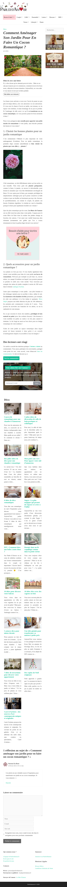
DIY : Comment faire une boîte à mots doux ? (12, 549)
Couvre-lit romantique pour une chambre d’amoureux (12, 419)
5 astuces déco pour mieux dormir (11, 632)
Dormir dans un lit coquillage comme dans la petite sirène (32, 549)
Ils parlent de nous (8, 861)
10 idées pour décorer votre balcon (12, 592)
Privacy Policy (39, 866)
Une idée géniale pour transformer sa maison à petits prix (32, 633)
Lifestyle (33, 22)
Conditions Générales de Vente (44, 868)
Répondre (8, 783)
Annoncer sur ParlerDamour (43, 856)
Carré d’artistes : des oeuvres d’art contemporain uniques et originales (12, 715)
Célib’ (26, 17)
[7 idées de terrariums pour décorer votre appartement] (12, 669)
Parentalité (35, 17)
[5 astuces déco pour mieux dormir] (12, 627)
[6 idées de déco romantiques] (12, 496)
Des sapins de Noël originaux (31, 674)
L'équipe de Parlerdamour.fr (11, 856)
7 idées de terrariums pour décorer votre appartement (12, 675)
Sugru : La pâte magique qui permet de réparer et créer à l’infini (32, 503)
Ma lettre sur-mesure (11, 94)
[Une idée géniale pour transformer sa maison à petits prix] (33, 627)
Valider (37, 383)
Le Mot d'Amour (21, 877)
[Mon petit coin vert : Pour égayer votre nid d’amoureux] (33, 455)
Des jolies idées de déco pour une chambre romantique (12, 461)
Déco (5, 29)
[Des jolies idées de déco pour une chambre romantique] (12, 455)
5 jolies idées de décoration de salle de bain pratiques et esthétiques (32, 420)
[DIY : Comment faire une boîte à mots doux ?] (12, 543)
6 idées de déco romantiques (10, 501)
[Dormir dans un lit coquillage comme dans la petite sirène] (33, 543)
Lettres (44, 17)
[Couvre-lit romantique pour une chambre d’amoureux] (12, 413)
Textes (25, 22)
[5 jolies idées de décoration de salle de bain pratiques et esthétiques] (33, 413)
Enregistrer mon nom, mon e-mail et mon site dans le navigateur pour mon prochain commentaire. (21, 834)
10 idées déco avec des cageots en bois (32, 592)
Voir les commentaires (11, 358)
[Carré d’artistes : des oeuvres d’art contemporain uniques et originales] (12, 708)
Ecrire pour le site (8, 859)
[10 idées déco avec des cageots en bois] (33, 587)
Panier (42, 22)
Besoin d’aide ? (8, 17)
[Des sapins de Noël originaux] (33, 669)
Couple (19, 17)
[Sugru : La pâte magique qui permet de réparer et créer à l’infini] (33, 496)
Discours (52, 17)
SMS (59, 17)
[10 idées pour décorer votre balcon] (12, 587)
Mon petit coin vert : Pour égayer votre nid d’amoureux (32, 461)
